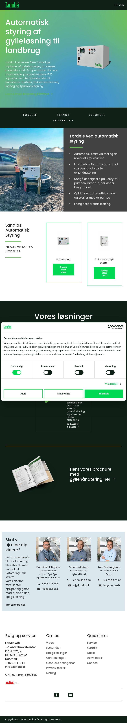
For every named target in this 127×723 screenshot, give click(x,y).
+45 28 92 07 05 (111, 580)
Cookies (92, 663)
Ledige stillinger (56, 653)
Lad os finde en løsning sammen (27, 94)
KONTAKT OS (63, 120)
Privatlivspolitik (56, 668)
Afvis (23, 393)
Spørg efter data (63, 270)
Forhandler (53, 648)
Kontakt (92, 648)
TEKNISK (63, 115)
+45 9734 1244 (15, 663)
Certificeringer (55, 658)
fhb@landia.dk (50, 588)
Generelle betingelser (60, 663)
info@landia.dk (15, 667)
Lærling (51, 673)
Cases (91, 653)
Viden (50, 643)
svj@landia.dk (81, 585)
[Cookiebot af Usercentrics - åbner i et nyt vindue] (109, 327)
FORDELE (30, 115)
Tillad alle (104, 393)
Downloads (94, 658)
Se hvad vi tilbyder (73, 425)
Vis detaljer (111, 384)
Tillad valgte (63, 393)
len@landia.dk (111, 585)
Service (92, 643)
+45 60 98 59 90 (81, 580)
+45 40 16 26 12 (50, 583)
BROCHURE (96, 115)
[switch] (48, 372)
